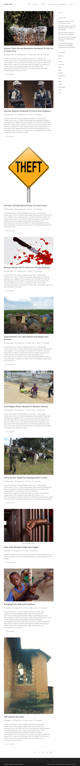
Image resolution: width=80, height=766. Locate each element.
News (59, 78)
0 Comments (46, 54)
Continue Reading (10, 75)
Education (60, 61)
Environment (61, 64)
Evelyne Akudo (9, 54)
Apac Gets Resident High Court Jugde (21, 547)
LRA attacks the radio (14, 716)
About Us (49, 764)
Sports (59, 92)
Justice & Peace (61, 75)
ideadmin (8, 550)
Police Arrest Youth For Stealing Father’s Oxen (25, 477)
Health (59, 70)
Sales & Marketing (60, 764)
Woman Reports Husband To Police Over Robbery (27, 111)
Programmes (68, 764)
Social (38, 343)
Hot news (60, 73)
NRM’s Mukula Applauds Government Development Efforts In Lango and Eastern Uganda (67, 27)
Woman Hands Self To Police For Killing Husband (27, 267)
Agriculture (33, 54)
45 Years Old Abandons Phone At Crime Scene (25, 205)
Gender (60, 67)
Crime (38, 54)
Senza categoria (61, 87)
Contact (74, 764)
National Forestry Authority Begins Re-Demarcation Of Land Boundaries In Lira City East (67, 39)
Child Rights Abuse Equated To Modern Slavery (26, 406)
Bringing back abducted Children (19, 604)
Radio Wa (8, 4)
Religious (60, 84)
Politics (34, 343)
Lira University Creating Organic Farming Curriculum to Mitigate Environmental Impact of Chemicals (66, 45)
